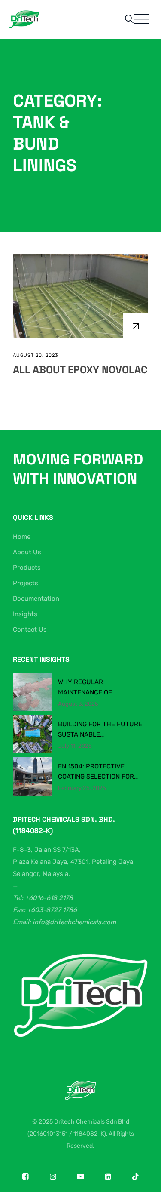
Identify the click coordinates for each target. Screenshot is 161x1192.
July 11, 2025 (75, 746)
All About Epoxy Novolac (80, 369)
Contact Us (30, 629)
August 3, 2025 (78, 704)
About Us (27, 552)
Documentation (36, 598)
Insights (25, 614)
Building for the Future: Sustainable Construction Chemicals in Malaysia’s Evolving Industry (101, 730)
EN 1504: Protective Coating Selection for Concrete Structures (96, 772)
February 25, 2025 (82, 788)
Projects (25, 583)
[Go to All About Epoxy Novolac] (136, 326)
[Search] (129, 19)
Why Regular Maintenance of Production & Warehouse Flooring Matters (101, 687)
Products (27, 567)
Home (21, 537)
